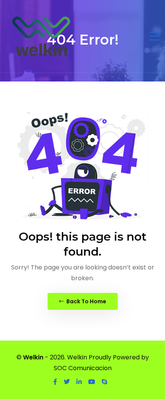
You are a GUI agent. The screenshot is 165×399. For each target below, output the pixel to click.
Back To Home (85, 301)
